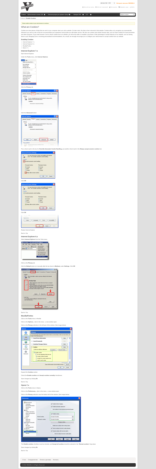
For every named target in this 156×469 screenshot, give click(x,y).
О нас (24, 459)
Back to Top (24, 233)
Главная (22, 18)
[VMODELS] (27, 6)
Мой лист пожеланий (102, 7)
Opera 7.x (25, 48)
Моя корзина (114, 7)
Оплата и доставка (45, 459)
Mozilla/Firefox (27, 46)
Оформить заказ (124, 7)
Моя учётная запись (89, 7)
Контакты (55, 459)
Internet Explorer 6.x (28, 44)
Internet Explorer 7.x (28, 42)
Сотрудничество (33, 459)
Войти (132, 7)
